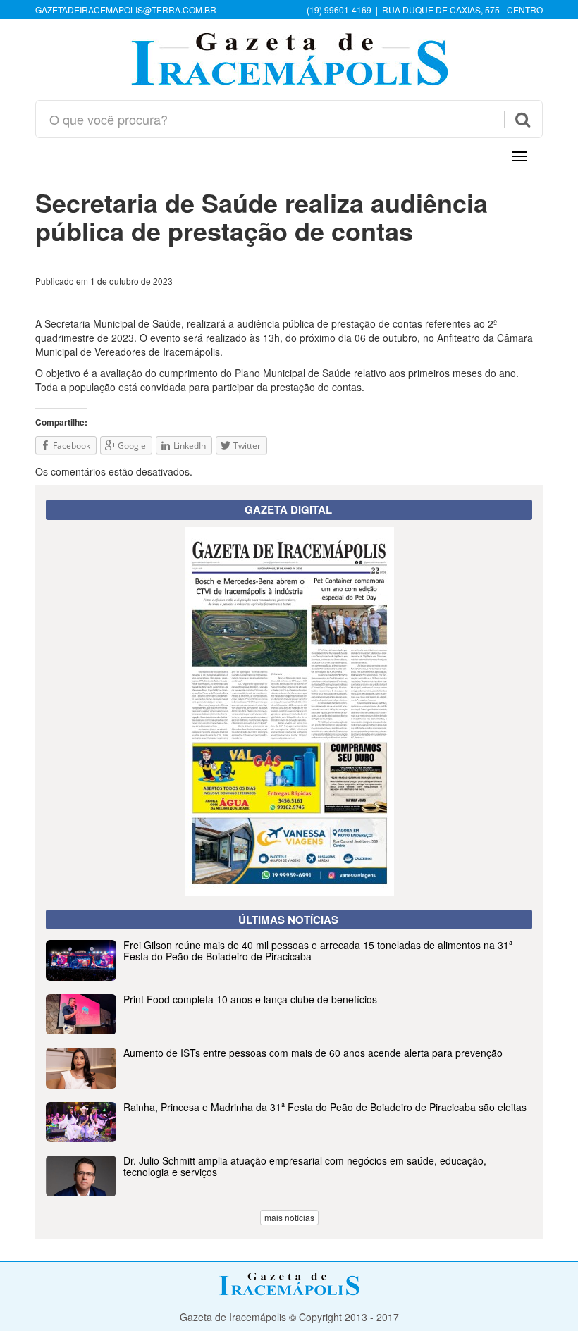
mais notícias (289, 1217)
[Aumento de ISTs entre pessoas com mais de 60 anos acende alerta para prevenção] (289, 1084)
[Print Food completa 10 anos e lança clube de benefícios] (289, 1030)
